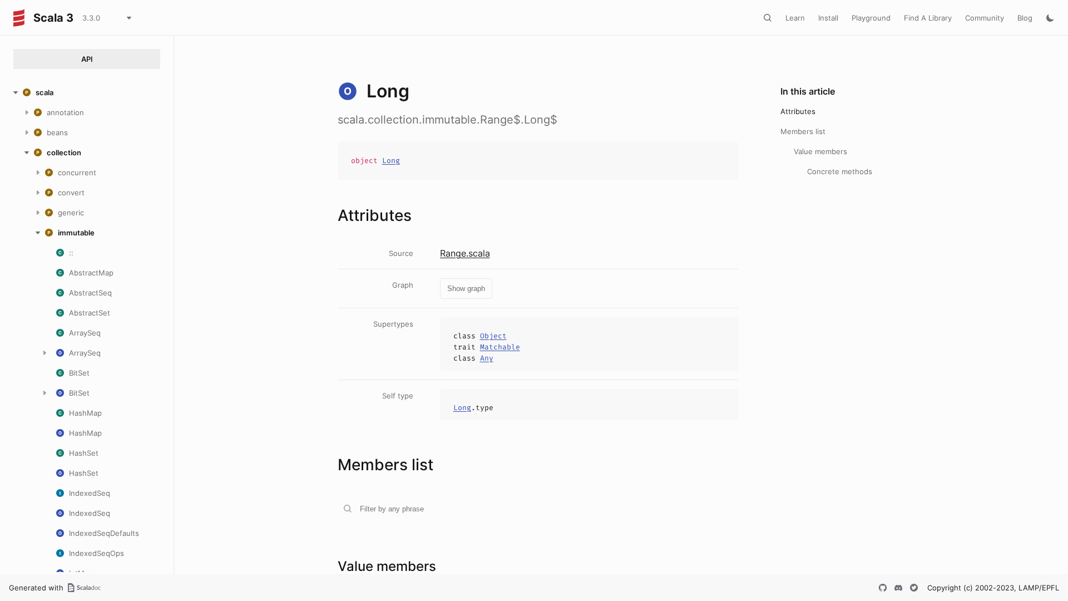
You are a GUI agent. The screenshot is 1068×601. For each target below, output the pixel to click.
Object (493, 336)
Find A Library (928, 17)
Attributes (797, 111)
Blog (1024, 17)
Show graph (466, 288)
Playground (871, 17)
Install (828, 17)
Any (486, 358)
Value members (820, 151)
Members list (802, 131)
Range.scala (465, 253)
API (87, 59)
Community (984, 17)
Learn (795, 17)
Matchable (500, 347)
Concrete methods (839, 171)
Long (391, 160)
